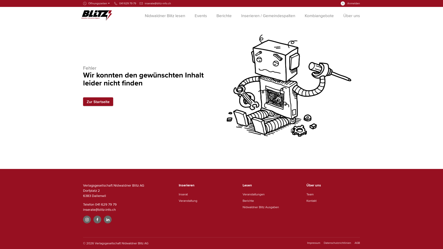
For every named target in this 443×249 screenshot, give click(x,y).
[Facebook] (97, 219)
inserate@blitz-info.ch (99, 209)
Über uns (313, 185)
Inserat (183, 194)
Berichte (248, 201)
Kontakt (311, 201)
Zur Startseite (98, 101)
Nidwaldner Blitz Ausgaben (261, 207)
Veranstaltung (188, 201)
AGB (357, 243)
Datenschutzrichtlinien (337, 243)
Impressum (313, 243)
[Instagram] (87, 219)
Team (310, 194)
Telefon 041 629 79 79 (100, 204)
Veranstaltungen (254, 194)
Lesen (247, 185)
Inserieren (187, 185)
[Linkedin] (108, 219)
